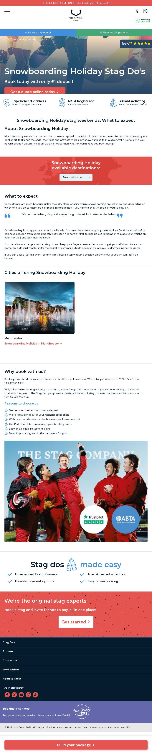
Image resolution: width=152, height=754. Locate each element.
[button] (143, 102)
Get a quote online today (32, 91)
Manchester (13, 338)
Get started (74, 622)
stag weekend (75, 254)
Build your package (74, 744)
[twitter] (15, 695)
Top (144, 719)
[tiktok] (36, 695)
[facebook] (7, 695)
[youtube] (22, 695)
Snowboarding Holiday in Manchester (31, 343)
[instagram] (29, 695)
